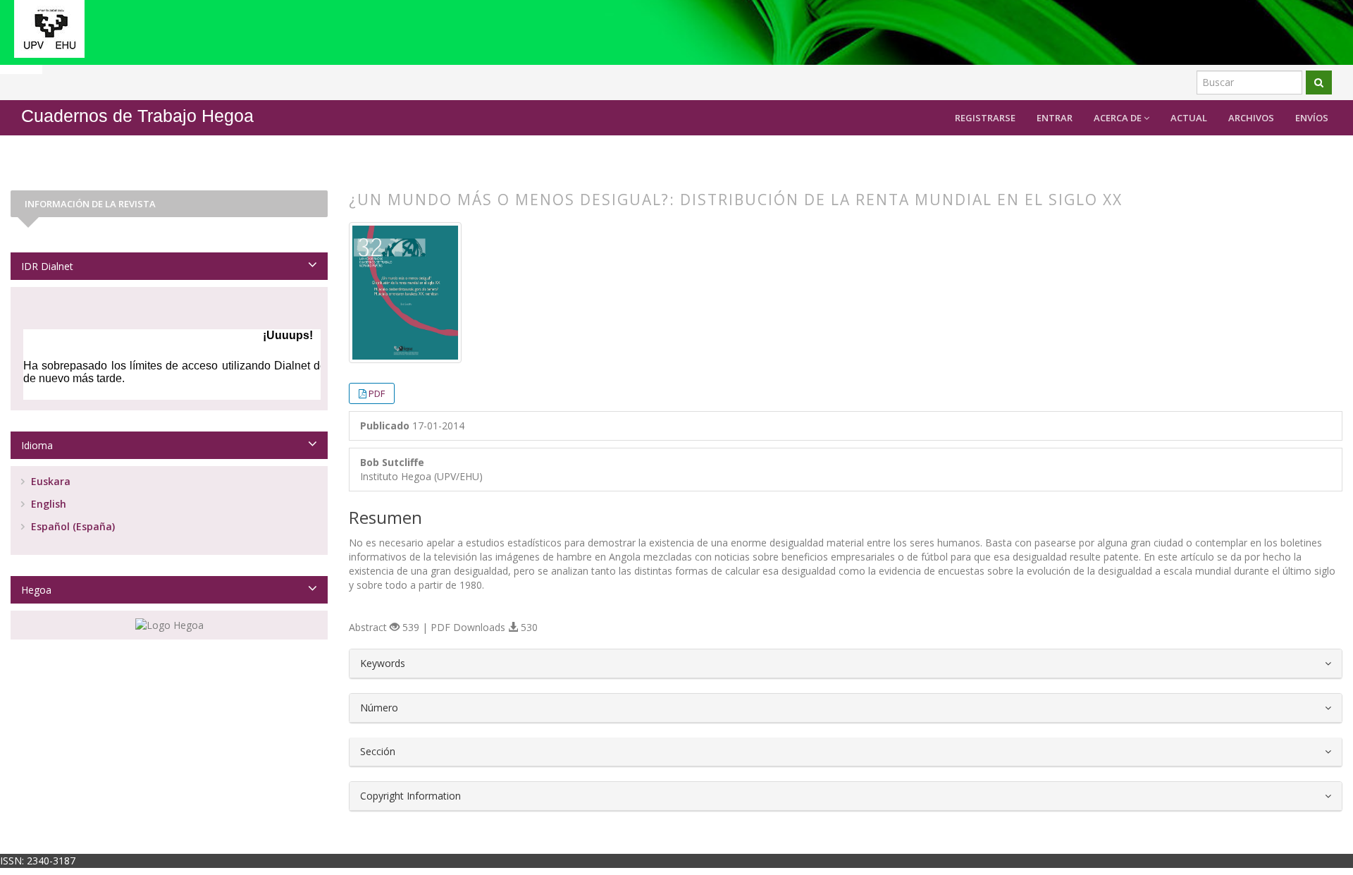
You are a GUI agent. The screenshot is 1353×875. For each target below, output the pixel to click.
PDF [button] (377, 393)
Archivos (1251, 117)
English (47, 503)
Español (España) (71, 526)
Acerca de (1119, 117)
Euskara (49, 481)
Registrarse (985, 117)
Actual (1188, 117)
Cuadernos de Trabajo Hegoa (137, 116)
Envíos (1311, 117)
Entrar (1055, 117)
